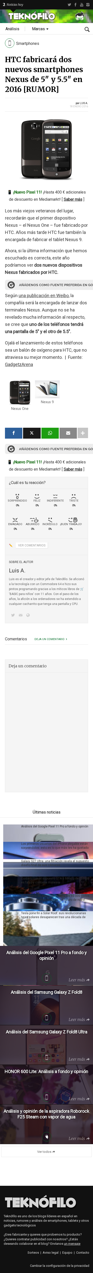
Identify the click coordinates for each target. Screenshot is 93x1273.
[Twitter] (69, 4)
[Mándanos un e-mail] (21, 616)
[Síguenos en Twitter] (14, 616)
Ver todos (44, 1152)
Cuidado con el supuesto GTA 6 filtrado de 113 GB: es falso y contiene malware (55, 880)
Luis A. (84, 103)
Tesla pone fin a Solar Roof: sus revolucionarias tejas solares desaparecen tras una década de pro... (53, 917)
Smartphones (27, 43)
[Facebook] (75, 4)
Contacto (82, 1252)
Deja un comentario (49, 639)
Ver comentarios (31, 545)
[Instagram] (88, 4)
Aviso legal (51, 1252)
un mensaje (72, 1243)
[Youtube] (82, 4)
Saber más (73, 199)
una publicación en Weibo (44, 295)
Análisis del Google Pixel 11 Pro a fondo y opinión (54, 826)
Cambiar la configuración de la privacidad (59, 1266)
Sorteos (33, 1252)
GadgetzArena (19, 364)
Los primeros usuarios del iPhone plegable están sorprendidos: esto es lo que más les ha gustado (55, 845)
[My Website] (29, 616)
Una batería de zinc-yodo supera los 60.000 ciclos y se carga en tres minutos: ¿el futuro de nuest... (55, 898)
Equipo (67, 1252)
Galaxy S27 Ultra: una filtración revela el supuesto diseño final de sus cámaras (55, 863)
